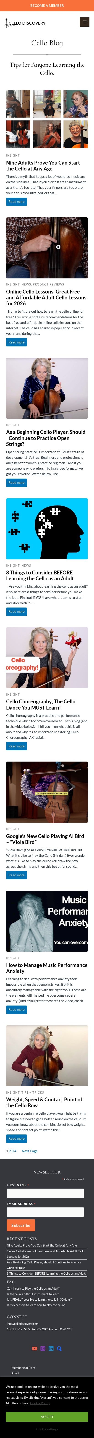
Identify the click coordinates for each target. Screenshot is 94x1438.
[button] (47, 5)
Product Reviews (48, 284)
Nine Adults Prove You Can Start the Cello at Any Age (42, 1245)
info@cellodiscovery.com (23, 1323)
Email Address (21, 1204)
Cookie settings (47, 1429)
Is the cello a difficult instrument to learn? (33, 1294)
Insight (13, 155)
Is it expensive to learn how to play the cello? (36, 1305)
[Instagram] (43, 1348)
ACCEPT (47, 1417)
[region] (47, 1407)
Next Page (30, 1151)
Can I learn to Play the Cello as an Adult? (33, 1288)
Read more (17, 201)
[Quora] (59, 1348)
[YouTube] (34, 1348)
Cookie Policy (40, 1403)
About (15, 1373)
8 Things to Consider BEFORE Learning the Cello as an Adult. (46, 1273)
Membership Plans (23, 1368)
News (26, 284)
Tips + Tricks (32, 1092)
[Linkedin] (51, 1348)
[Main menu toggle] (84, 22)
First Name (18, 1185)
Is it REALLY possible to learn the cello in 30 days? (39, 1299)
